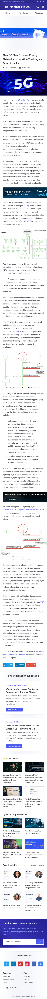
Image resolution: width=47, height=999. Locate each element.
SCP (41, 602)
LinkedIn (21, 654)
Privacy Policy (28, 982)
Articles (41, 865)
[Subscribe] (40, 941)
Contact (5, 982)
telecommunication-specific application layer (21, 510)
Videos (33, 865)
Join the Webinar (14, 710)
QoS (29, 221)
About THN (6, 976)
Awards (26, 979)
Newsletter (23, 13)
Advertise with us (9, 979)
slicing (26, 206)
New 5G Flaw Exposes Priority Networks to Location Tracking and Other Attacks (23, 59)
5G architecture (24, 100)
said (17, 331)
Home (7, 13)
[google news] (40, 964)
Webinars (39, 13)
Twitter (11, 654)
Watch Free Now (14, 746)
